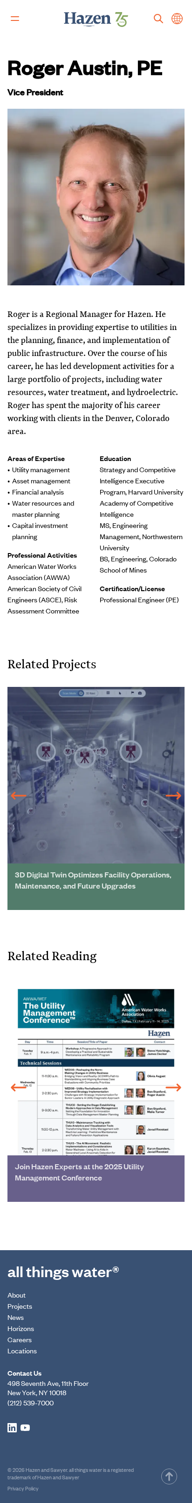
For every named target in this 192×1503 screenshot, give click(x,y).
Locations (22, 1350)
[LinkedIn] (12, 1427)
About (16, 1294)
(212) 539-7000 (30, 1402)
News (15, 1317)
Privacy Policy (23, 1488)
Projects (19, 1306)
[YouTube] (25, 1427)
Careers (19, 1339)
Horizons (20, 1328)
